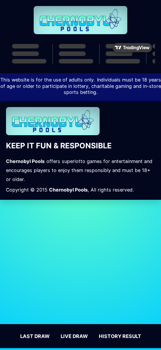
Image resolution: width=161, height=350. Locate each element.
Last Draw (34, 336)
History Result (120, 336)
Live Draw (74, 336)
